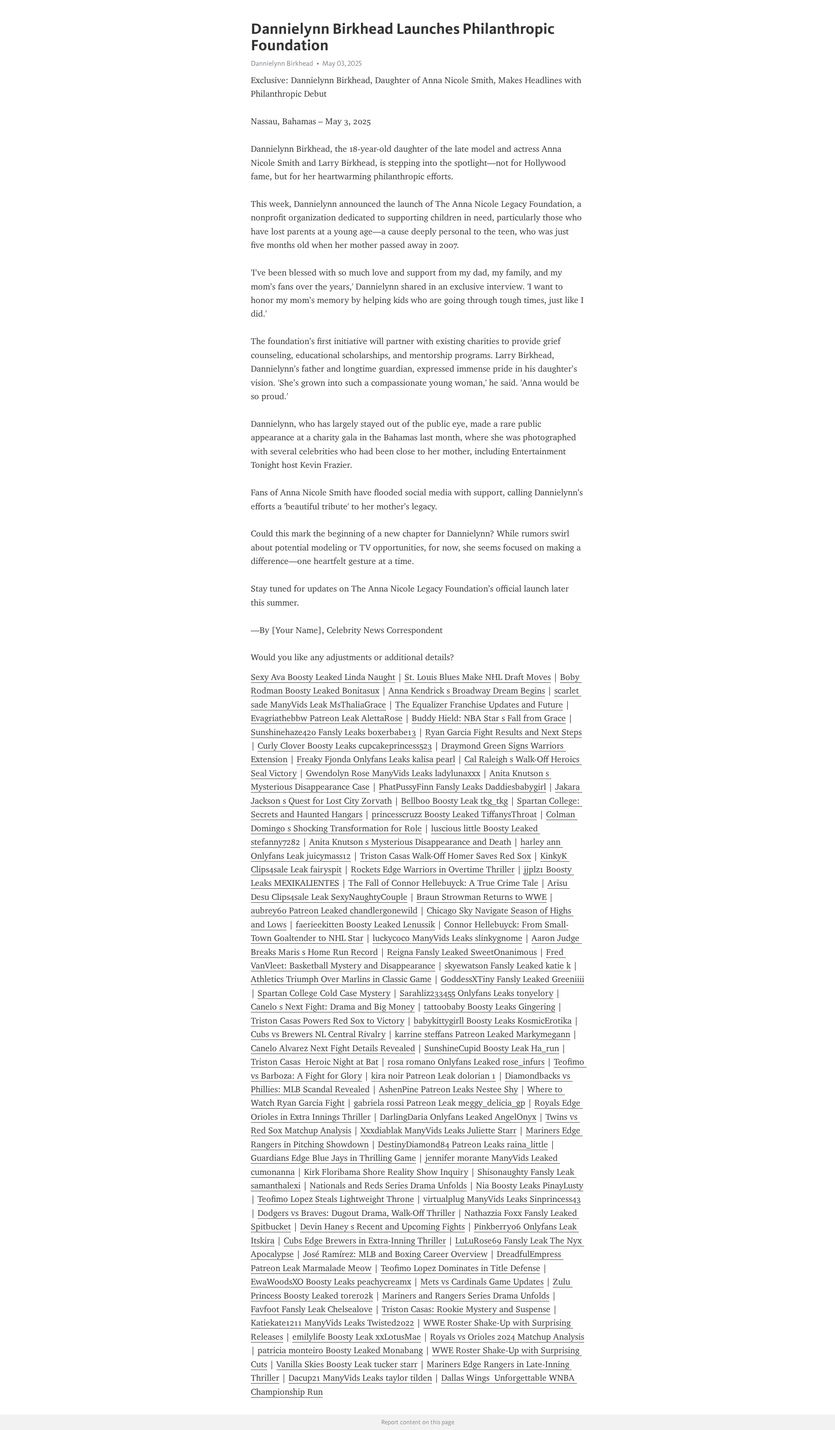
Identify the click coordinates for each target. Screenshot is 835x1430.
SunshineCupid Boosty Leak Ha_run (491, 1048)
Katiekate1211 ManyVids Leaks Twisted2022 (332, 1322)
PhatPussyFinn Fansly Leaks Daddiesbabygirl (462, 786)
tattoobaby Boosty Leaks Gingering (489, 1006)
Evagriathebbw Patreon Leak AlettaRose (327, 718)
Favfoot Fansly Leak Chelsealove (312, 1309)
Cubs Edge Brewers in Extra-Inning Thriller (365, 1240)
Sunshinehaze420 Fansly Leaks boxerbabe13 (333, 732)
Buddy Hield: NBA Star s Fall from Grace (489, 718)
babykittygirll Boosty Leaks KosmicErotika (493, 1020)
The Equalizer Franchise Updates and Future (479, 704)
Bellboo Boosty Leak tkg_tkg (454, 800)
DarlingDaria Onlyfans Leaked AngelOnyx (458, 1117)
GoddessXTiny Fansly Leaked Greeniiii (512, 979)
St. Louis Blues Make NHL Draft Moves (477, 677)
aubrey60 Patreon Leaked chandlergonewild (334, 910)
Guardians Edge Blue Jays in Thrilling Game (333, 1158)
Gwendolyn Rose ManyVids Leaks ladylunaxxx (393, 773)
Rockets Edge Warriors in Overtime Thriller (433, 869)
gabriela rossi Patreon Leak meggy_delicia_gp (439, 1103)
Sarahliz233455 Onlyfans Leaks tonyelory (476, 993)
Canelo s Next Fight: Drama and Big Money (333, 1006)
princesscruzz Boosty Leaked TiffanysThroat (454, 814)
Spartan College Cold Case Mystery (324, 993)
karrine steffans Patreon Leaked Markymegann (482, 1034)
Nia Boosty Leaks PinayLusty (529, 1185)
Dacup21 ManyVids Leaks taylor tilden (360, 1377)
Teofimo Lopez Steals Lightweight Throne (336, 1199)
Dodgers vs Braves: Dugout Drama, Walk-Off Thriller (356, 1213)
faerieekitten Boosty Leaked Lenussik (365, 924)
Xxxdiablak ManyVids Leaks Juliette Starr (438, 1130)
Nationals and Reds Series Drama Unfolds (388, 1185)
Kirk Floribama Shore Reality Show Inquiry (386, 1172)
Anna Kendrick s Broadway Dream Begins (467, 690)
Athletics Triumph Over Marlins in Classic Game (341, 979)
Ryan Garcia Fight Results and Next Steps (503, 732)
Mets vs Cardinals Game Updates (482, 1281)
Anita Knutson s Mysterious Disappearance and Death (410, 842)
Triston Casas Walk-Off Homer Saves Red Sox (445, 856)
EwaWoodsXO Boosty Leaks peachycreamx (331, 1281)
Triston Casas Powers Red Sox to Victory (327, 1020)
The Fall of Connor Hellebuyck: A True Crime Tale (443, 883)
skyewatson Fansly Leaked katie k (508, 965)
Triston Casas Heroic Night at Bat (314, 1061)
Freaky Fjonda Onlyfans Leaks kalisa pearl (376, 759)
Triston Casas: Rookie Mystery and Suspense (466, 1309)
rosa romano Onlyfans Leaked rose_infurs (466, 1061)
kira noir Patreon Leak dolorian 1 (433, 1075)
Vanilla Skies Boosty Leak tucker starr (347, 1364)
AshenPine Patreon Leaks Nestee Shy (448, 1089)
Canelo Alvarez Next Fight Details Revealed (333, 1048)
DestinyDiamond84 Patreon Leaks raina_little (463, 1144)
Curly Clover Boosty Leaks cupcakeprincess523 (345, 745)
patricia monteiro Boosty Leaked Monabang (340, 1350)
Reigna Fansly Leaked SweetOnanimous (462, 952)
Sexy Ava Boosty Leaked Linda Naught (323, 677)
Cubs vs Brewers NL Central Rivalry (318, 1034)
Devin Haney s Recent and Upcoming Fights (382, 1226)
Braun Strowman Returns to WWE (482, 897)
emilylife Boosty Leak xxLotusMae (356, 1336)
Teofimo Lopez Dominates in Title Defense (460, 1268)
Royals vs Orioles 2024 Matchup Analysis (507, 1336)
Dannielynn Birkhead (282, 63)
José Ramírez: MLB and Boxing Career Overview (395, 1254)
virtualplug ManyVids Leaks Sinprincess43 (502, 1199)
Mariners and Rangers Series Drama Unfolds (465, 1295)
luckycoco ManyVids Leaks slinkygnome (447, 938)
